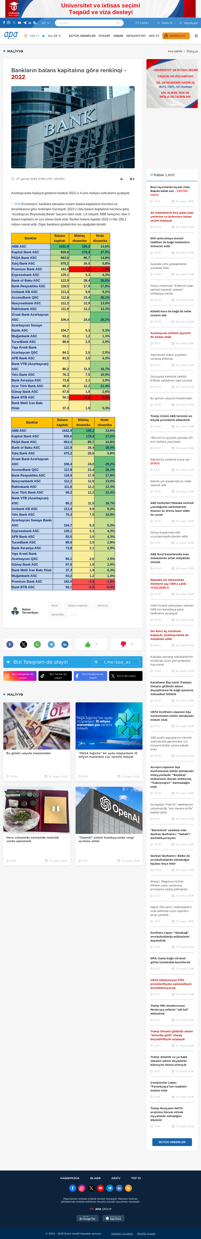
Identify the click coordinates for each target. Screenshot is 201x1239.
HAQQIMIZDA (69, 1178)
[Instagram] (8, 23)
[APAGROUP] (100, 1209)
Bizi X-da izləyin (126, 675)
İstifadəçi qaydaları (122, 1233)
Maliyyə (192, 51)
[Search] (118, 23)
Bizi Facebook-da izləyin (92, 676)
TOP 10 (136, 1178)
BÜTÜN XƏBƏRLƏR (82, 35)
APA (17, 204)
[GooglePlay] (88, 1218)
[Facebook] (4, 23)
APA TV (154, 35)
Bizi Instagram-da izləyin (23, 676)
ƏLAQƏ (95, 1178)
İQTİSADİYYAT (136, 35)
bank (54, 605)
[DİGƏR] (195, 35)
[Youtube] (19, 23)
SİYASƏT (104, 35)
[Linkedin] (30, 23)
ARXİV (116, 1178)
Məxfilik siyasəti (146, 1233)
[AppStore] (113, 1218)
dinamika (57, 614)
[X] (14, 23)
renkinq (102, 605)
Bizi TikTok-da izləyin (58, 676)
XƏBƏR (118, 35)
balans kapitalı (78, 605)
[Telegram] (24, 23)
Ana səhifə (175, 51)
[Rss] (34, 23)
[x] (91, 1188)
